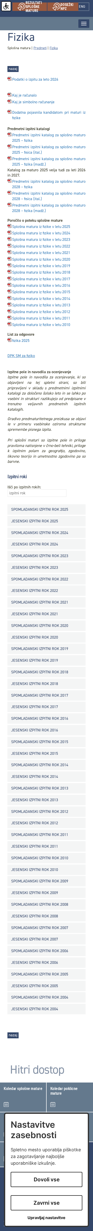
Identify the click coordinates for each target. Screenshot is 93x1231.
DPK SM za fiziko (21, 355)
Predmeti (40, 48)
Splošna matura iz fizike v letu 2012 (41, 312)
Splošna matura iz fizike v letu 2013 (41, 305)
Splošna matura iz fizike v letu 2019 (41, 266)
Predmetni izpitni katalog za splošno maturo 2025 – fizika (49, 138)
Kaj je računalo (24, 95)
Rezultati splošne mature (36, 6)
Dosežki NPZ (69, 7)
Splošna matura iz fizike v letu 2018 (41, 272)
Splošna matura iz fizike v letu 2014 (41, 299)
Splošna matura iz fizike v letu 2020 (41, 259)
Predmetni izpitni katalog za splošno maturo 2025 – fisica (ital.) (49, 149)
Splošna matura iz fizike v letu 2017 (41, 279)
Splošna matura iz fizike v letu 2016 (41, 286)
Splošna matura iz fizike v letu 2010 (41, 325)
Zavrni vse (46, 1203)
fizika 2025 (21, 341)
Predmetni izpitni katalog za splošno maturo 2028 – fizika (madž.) (49, 208)
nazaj (13, 68)
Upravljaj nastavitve (46, 1217)
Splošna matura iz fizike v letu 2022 (41, 246)
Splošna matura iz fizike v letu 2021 (41, 253)
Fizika (54, 48)
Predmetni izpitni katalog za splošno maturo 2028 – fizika (49, 184)
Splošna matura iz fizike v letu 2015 (41, 292)
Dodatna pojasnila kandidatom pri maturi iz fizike (49, 115)
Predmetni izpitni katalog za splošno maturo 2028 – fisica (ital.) (49, 196)
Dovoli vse (47, 1179)
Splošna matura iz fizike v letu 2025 (41, 226)
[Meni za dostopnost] (6, 6)
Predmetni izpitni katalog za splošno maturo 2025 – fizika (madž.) (49, 161)
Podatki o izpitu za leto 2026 (35, 79)
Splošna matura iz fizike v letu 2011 (41, 318)
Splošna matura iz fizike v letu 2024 (41, 233)
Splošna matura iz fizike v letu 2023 (41, 240)
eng (84, 6)
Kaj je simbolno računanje (33, 102)
